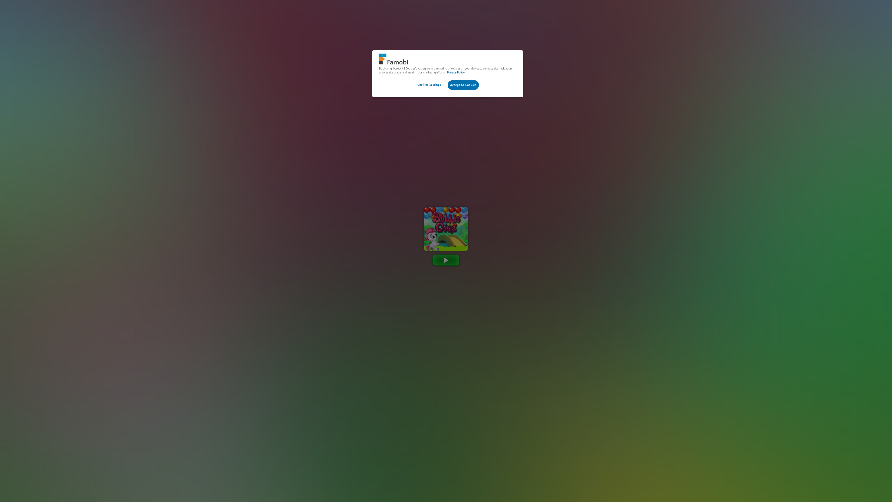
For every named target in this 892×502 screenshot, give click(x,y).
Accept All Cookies (463, 85)
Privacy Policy (456, 72)
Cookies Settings (429, 84)
